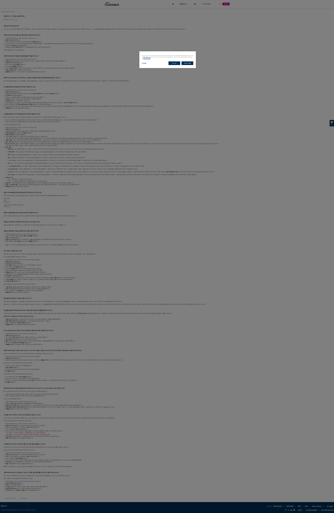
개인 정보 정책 (147, 58)
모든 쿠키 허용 (187, 63)
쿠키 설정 (144, 63)
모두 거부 (174, 63)
